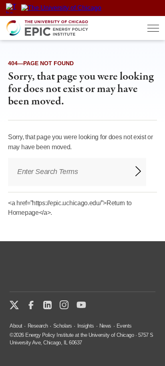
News (105, 326)
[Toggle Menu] (153, 28)
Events (124, 326)
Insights (85, 326)
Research (38, 326)
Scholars (62, 326)
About (16, 326)
